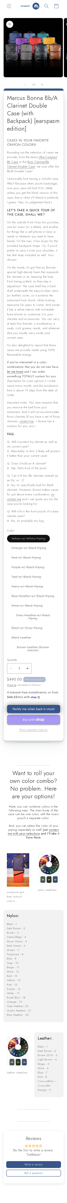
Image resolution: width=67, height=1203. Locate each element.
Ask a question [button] (33, 1173)
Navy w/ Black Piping (30, 587)
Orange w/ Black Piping (31, 549)
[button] (9, 6)
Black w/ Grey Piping (29, 629)
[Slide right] (42, 84)
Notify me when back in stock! (34, 709)
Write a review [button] (33, 1164)
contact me (26, 421)
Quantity (12, 660)
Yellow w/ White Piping (31, 539)
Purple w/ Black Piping (30, 568)
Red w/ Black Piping (29, 558)
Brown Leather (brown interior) (36, 649)
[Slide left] (25, 84)
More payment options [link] (33, 730)
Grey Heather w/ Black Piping (34, 617)
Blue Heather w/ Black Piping (35, 597)
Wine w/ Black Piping (29, 606)
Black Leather (24, 638)
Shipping (11, 685)
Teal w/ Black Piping (29, 577)
